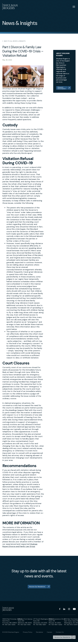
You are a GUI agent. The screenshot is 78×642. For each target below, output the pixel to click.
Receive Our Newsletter (37, 586)
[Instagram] (69, 609)
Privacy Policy (27, 632)
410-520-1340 (25, 624)
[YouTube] (74, 609)
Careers (49, 632)
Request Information (62, 88)
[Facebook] (59, 609)
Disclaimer (39, 632)
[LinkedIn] (64, 609)
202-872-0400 (72, 624)
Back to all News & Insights (14, 41)
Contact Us (60, 632)
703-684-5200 (56, 624)
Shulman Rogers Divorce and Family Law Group (19, 545)
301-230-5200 (10, 624)
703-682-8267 (41, 624)
